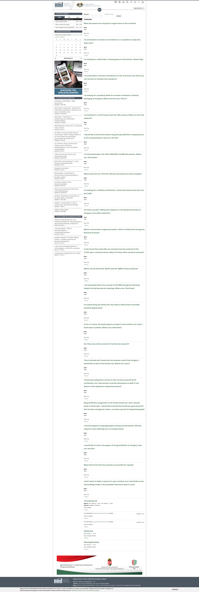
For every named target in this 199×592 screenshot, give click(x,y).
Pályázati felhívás (61, 168)
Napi (59, 17)
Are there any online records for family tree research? (106, 344)
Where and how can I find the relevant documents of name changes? (113, 174)
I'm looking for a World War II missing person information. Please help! (113, 59)
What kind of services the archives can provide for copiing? (108, 465)
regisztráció (96, 513)
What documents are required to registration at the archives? (110, 23)
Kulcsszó (86, 14)
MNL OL (62, 129)
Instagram (123, 2)
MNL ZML (63, 185)
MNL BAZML (63, 113)
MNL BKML (63, 122)
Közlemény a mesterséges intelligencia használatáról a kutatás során (66, 175)
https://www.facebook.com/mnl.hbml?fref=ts (119, 2)
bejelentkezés (104, 513)
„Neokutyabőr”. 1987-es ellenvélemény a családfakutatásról (63, 230)
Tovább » (86, 35)
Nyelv (85, 27)
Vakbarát (131, 2)
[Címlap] (62, 4)
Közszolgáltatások (91, 542)
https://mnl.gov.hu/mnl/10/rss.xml (127, 2)
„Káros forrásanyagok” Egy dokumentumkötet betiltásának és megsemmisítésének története (68, 222)
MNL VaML (63, 104)
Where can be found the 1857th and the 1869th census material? (111, 269)
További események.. (59, 37)
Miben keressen (109, 14)
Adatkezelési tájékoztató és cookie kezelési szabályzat (86, 590)
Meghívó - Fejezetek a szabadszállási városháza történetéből (64, 119)
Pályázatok (88, 531)
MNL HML (63, 140)
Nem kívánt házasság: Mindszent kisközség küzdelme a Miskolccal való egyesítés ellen (67, 110)
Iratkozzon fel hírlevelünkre (115, 2)
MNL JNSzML (64, 192)
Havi (77, 17)
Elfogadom (175, 589)
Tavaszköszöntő (90, 501)
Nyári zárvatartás (61, 210)
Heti (69, 17)
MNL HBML (63, 211)
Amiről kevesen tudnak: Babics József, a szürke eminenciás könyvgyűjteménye (66, 239)
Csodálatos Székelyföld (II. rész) (67, 253)
